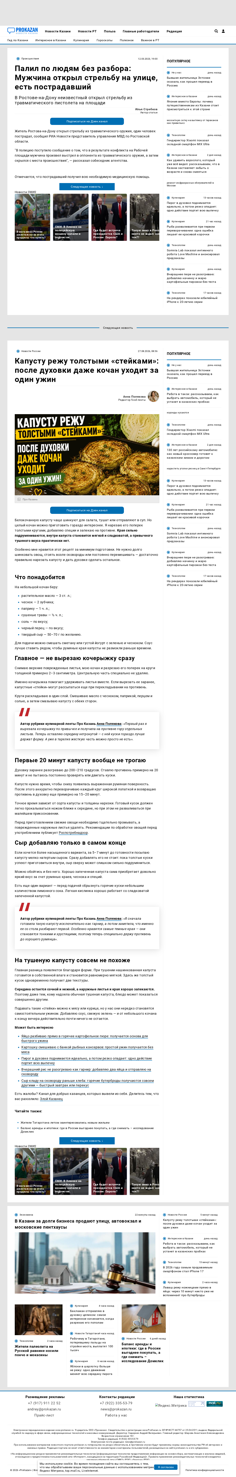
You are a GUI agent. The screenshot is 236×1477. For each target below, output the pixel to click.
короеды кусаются (178, 412)
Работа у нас (116, 1415)
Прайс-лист (44, 1415)
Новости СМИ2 (25, 192)
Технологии (178, 135)
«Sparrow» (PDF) (140, 1459)
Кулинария (178, 197)
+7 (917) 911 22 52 (44, 1403)
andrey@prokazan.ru (44, 1409)
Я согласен (166, 1467)
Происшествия (30, 58)
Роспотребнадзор (73, 833)
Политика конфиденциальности (204, 1470)
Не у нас (176, 72)
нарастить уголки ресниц (182, 468)
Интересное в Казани (184, 96)
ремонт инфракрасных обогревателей (189, 182)
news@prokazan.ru (116, 1409)
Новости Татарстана (87, 1333)
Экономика (26, 1214)
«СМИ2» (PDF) (123, 1459)
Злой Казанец (51, 1099)
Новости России (31, 351)
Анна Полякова (134, 396)
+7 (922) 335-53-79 (116, 1403)
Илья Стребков (146, 109)
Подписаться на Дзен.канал (87, 121)
